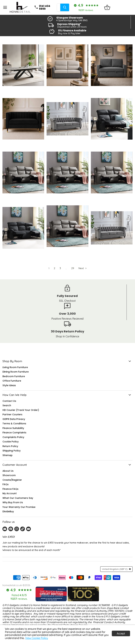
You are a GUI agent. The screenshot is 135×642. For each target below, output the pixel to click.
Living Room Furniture (15, 367)
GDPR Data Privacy (13, 419)
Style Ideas (9, 385)
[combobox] (58, 7)
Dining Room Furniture (15, 371)
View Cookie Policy (36, 638)
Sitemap (7, 455)
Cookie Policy (10, 441)
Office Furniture (11, 380)
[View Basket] (107, 7)
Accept (121, 633)
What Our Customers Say (17, 498)
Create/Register (12, 480)
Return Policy (10, 446)
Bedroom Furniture (13, 376)
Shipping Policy (11, 450)
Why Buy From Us (12, 502)
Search (6, 405)
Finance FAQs (10, 489)
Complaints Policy (13, 437)
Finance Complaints (14, 432)
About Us (8, 470)
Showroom (9, 475)
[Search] (64, 7)
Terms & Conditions (14, 423)
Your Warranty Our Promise (18, 507)
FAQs (5, 484)
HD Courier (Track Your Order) (20, 410)
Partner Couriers (12, 414)
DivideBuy (8, 511)
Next (81, 268)
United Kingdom (115, 569)
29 (72, 268)
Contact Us (9, 401)
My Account (9, 493)
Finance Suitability (13, 428)
